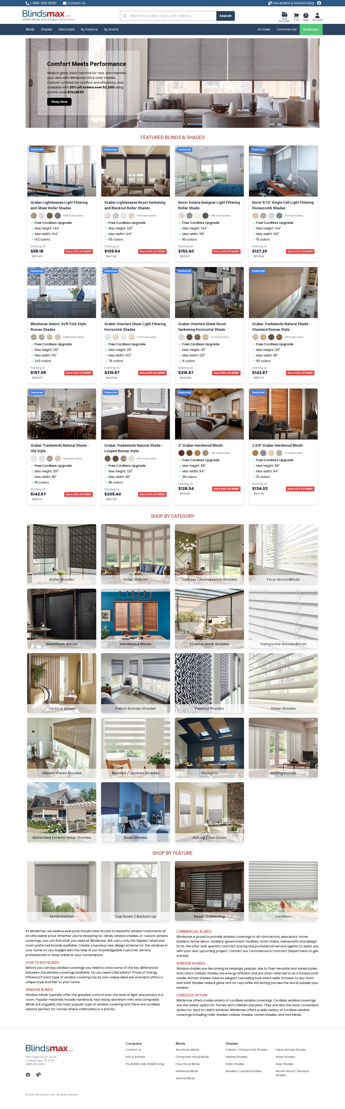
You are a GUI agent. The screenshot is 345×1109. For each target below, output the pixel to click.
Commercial (286, 29)
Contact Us (76, 3)
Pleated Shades (236, 1057)
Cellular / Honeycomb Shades (246, 1050)
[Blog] (38, 1074)
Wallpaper (311, 29)
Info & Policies (135, 1057)
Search (226, 16)
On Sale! (264, 29)
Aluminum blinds (187, 1050)
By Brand (111, 29)
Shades (46, 29)
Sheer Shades (285, 1057)
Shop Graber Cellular (69, 105)
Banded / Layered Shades (243, 1071)
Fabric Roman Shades (291, 1050)
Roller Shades (235, 1064)
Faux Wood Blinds (188, 1064)
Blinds (30, 29)
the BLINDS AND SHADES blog (145, 1064)
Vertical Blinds (185, 1078)
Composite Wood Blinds (192, 1057)
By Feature (89, 29)
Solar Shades (284, 1064)
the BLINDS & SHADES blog (293, 3)
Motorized (66, 29)
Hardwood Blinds (187, 1071)
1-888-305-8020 (43, 3)
